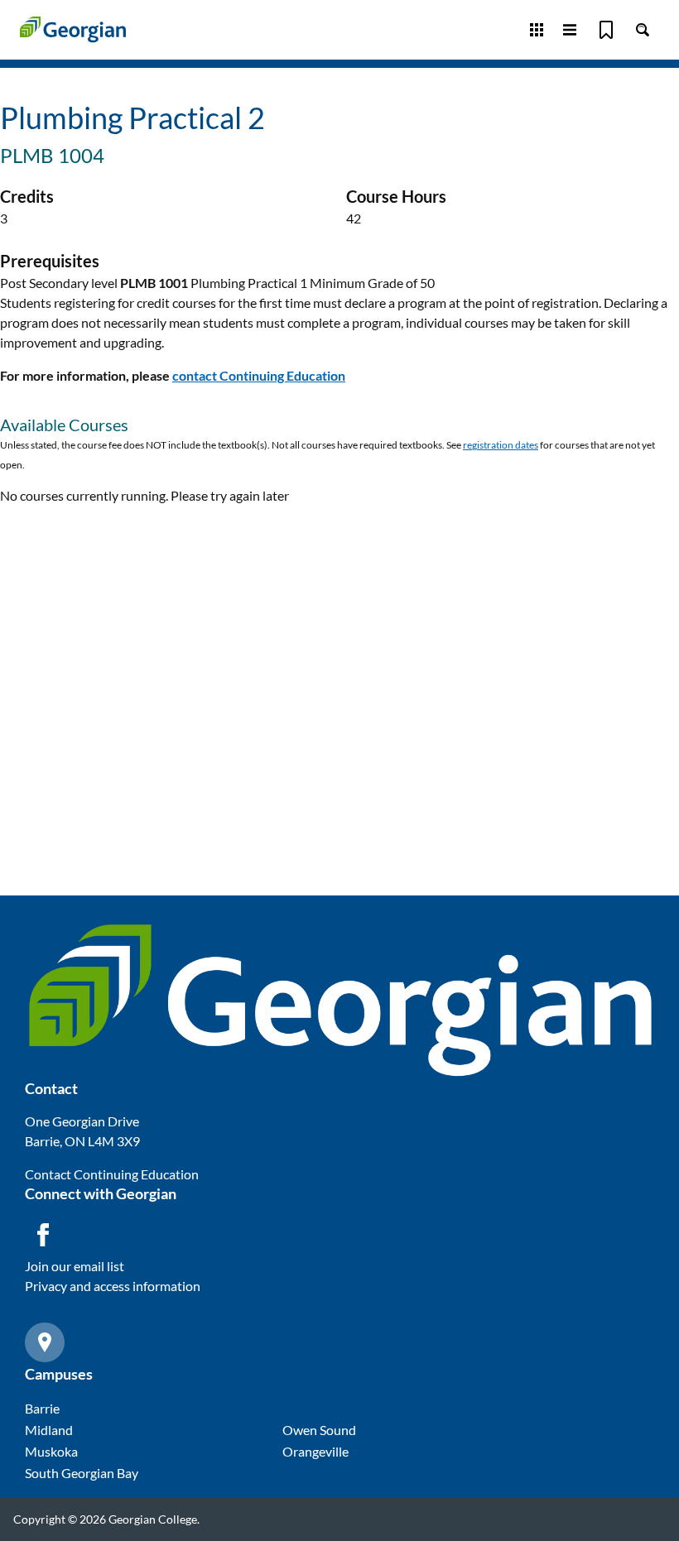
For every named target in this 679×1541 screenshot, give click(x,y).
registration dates (500, 445)
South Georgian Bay (81, 1473)
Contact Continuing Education (112, 1174)
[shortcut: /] (642, 30)
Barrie (42, 1408)
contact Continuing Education (258, 375)
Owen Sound (319, 1430)
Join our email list (74, 1266)
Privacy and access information (112, 1286)
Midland (49, 1430)
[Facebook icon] (43, 1234)
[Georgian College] (73, 29)
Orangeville (315, 1451)
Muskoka (51, 1451)
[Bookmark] (606, 30)
